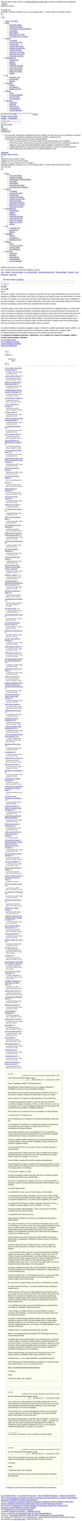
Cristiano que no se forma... (13, 710)
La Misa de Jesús (10, 412)
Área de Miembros (15, 110)
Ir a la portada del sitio (8, 340)
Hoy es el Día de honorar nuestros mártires (12, 926)
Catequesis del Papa (16, 66)
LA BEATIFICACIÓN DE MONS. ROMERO (13, 817)
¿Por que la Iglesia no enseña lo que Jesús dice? (13, 735)
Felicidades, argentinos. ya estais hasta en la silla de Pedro (13, 983)
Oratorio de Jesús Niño (17, 48)
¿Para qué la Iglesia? (11, 934)
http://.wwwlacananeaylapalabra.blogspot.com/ (24, 1367)
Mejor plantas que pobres (12, 646)
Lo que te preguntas (16, 95)
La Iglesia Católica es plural (13, 509)
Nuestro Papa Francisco (12, 991)
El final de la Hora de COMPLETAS (11, 719)
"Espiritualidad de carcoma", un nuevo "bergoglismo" (13, 391)
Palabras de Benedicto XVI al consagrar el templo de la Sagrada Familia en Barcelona (14, 684)
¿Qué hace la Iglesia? (11, 861)
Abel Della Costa (19, 1519)
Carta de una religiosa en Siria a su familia (12, 1063)
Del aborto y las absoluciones (14, 770)
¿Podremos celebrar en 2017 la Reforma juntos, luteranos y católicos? (13, 917)
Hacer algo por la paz (11, 764)
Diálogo (8, 91)
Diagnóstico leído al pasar (12, 744)
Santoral (12, 62)
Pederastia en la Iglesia (12, 504)
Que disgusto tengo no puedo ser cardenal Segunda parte (13, 660)
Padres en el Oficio (15, 71)
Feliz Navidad (9, 1037)
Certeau (7, 482)
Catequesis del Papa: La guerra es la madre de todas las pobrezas (13, 808)
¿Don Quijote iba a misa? (12, 758)
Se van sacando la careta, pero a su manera (12, 623)
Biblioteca (12, 64)
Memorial (12, 104)
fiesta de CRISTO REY (12, 434)
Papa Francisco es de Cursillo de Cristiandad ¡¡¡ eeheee (14, 962)
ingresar (3, 118)
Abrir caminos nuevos (11, 1044)
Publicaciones (14, 60)
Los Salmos (13, 31)
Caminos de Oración (16, 46)
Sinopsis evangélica (16, 27)
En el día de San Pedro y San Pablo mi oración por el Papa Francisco (14, 460)
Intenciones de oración (17, 54)
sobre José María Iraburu (12, 376)
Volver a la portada (11, 21)
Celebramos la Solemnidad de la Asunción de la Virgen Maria (14, 788)
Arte (6, 75)
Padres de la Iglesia (15, 69)
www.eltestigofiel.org (30, 1517)
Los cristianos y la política (13, 398)
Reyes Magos (9, 1025)
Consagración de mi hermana (13, 599)
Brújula (11, 73)
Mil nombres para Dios (46, 272)
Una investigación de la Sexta (14, 614)
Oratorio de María (15, 50)
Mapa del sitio (14, 106)
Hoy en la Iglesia (17, 272)
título (2, 287)
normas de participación (9, 345)
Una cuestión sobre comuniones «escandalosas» (13, 797)
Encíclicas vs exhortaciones (13, 900)
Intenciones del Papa (16, 56)
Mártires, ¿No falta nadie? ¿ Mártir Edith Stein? (13, 383)
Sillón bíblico (13, 33)
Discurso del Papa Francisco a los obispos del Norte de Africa (14, 877)
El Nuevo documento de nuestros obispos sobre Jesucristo (12, 696)
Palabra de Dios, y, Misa (12, 1019)
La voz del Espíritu (30, 272)
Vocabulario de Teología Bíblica (20, 29)
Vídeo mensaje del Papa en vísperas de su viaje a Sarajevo (13, 833)
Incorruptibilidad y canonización (10, 1012)
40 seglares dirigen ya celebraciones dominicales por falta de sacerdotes (14, 583)
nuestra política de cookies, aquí (36, 2)
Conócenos (13, 103)
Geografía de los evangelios (18, 36)
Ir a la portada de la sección (10, 342)
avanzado (19, 279)
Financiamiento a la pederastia (11, 489)
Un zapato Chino (10, 948)
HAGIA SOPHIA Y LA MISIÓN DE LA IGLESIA (13, 441)
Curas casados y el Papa (12, 653)
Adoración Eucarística (16, 52)
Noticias (12, 85)
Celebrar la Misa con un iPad (13, 940)
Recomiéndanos (14, 99)
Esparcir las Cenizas (11, 677)
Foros (11, 93)
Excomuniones (9, 752)
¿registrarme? (12, 118)
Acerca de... (9, 101)
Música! (12, 81)
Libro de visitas (14, 97)
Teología (71, 272)
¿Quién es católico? (11, 1056)
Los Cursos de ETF (16, 68)
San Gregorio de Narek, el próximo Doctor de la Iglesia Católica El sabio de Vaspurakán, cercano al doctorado (13, 843)
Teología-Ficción (10, 1050)
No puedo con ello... (11, 608)
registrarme (4, 152)
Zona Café (12, 275)
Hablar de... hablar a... (12, 575)
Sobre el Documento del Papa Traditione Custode (14, 419)
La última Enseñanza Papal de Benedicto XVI (13, 727)
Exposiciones (13, 79)
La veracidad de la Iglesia (12, 426)
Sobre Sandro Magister (12, 704)
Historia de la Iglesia (11, 1005)
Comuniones (8, 955)
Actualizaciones (14, 108)
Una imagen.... (14, 87)
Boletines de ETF (15, 89)
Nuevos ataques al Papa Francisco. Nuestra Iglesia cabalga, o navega (12, 567)
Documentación (10, 58)
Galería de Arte (14, 77)
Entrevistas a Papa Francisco (13, 630)
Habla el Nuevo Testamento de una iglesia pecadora (13, 534)
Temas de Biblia (61, 272)
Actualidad (8, 83)
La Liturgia (13, 40)
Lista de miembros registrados (11, 344)
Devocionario (14, 44)
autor (2, 291)
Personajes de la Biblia (17, 35)
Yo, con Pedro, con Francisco (14, 892)
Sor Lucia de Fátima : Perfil (13, 884)
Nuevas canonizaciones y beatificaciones (12, 825)
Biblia (7, 23)
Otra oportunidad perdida (12, 1031)
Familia (7, 272)
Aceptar (4, 4)
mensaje (3, 289)
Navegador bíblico (15, 25)
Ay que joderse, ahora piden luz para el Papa (13, 369)
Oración (8, 38)
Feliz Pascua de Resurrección (13, 541)
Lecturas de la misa (15, 42)
